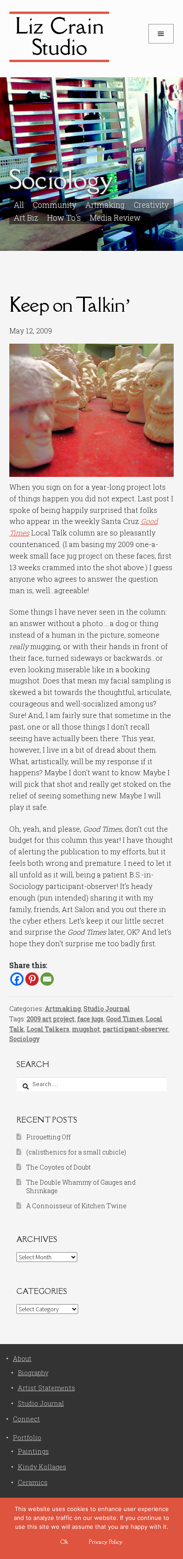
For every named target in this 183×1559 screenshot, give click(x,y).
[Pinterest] (32, 979)
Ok (64, 1542)
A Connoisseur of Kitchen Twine (76, 1206)
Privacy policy (106, 1542)
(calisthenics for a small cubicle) (76, 1152)
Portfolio (27, 1437)
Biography (33, 1373)
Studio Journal (107, 1008)
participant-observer (135, 1029)
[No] (171, 1528)
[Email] (47, 979)
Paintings (33, 1451)
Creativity (151, 205)
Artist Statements (46, 1388)
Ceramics (33, 1482)
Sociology (24, 1039)
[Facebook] (17, 979)
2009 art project (51, 1019)
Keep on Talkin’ (70, 304)
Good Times (124, 1019)
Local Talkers (48, 1029)
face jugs (90, 1019)
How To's (64, 218)
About (22, 1358)
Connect (26, 1419)
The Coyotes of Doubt (58, 1167)
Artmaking (63, 1008)
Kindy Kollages (42, 1467)
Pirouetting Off (48, 1137)
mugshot (86, 1029)
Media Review (115, 218)
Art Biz (26, 218)
